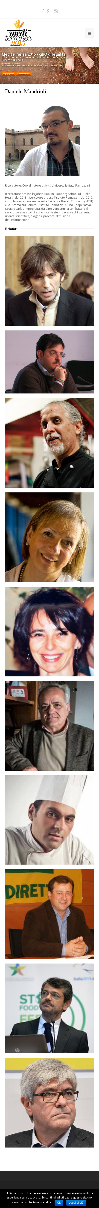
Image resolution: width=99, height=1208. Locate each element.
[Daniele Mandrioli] (42, 175)
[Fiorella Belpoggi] (49, 537)
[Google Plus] (49, 11)
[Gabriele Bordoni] (49, 281)
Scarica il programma (23, 74)
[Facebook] (43, 11)
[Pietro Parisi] (49, 820)
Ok (59, 1202)
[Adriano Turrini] (49, 1103)
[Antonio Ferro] (49, 914)
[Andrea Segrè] (49, 1008)
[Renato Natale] (49, 726)
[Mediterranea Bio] (18, 32)
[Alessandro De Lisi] (49, 361)
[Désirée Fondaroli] (49, 631)
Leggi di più (76, 1202)
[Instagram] (55, 11)
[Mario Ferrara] (49, 443)
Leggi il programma (8, 74)
